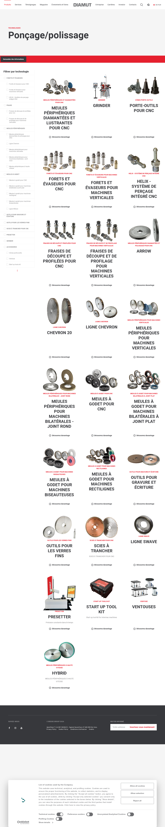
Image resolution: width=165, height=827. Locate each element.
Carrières (111, 5)
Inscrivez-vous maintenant (142, 727)
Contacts (132, 5)
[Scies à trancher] (101, 527)
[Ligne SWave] (143, 525)
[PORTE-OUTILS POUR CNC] (143, 86)
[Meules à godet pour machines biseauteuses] (59, 458)
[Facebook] (9, 728)
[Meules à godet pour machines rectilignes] (101, 455)
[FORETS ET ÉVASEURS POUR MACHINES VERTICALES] (101, 161)
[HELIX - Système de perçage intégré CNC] (143, 160)
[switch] (89, 814)
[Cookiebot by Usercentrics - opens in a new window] (23, 822)
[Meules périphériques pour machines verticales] (143, 307)
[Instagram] (15, 728)
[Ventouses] (143, 588)
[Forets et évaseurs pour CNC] (59, 160)
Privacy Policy (51, 729)
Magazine (44, 5)
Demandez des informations (13, 59)
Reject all (137, 801)
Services (18, 5)
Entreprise (100, 5)
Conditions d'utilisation (78, 729)
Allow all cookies (137, 786)
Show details (44, 822)
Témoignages (30, 5)
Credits (91, 729)
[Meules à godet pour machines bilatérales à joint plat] (143, 380)
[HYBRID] (59, 652)
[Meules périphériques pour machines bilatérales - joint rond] (59, 380)
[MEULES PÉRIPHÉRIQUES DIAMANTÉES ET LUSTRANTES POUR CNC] (59, 86)
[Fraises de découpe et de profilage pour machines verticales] (101, 230)
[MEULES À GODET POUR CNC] (101, 380)
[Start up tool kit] (101, 588)
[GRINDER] (101, 86)
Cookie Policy (63, 729)
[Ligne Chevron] (101, 308)
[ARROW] (143, 230)
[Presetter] (59, 593)
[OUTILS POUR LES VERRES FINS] (59, 527)
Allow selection (137, 793)
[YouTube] (21, 728)
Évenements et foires (60, 5)
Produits (7, 5)
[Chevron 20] (59, 311)
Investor (122, 5)
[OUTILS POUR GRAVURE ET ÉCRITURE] (143, 458)
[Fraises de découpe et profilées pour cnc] (59, 230)
